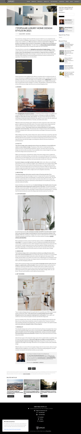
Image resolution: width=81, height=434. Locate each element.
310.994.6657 (54, 25)
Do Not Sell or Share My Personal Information (12, 429)
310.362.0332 (54, 28)
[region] (15, 426)
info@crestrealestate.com (56, 23)
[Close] (27, 420)
